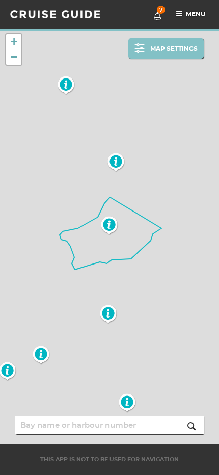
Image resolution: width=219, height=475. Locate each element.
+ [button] (14, 41)
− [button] (14, 56)
